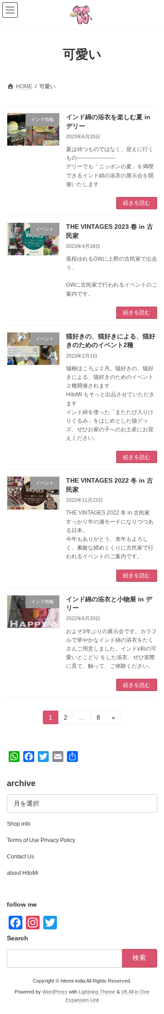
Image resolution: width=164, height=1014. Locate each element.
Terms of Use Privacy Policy (41, 840)
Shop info (19, 824)
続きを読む (136, 203)
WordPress (54, 991)
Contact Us (20, 856)
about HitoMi (22, 873)
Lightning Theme (97, 991)
